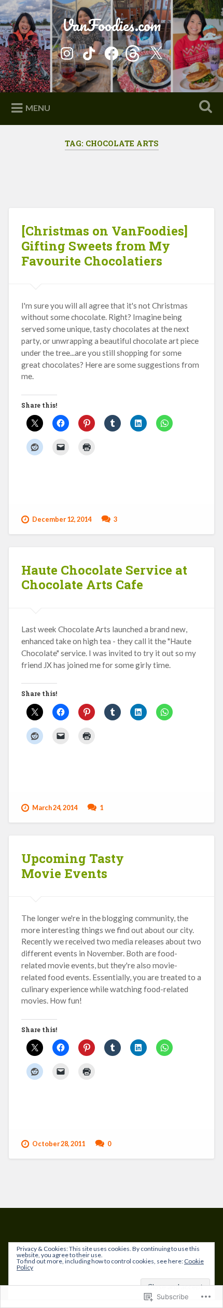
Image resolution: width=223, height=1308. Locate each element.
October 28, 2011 (58, 1143)
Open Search (204, 107)
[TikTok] (89, 51)
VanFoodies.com (111, 25)
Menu (37, 108)
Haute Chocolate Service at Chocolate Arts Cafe (104, 577)
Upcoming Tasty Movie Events (72, 866)
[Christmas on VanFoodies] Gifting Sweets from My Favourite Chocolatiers (104, 245)
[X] (156, 51)
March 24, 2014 (54, 807)
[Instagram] (67, 51)
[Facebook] (111, 51)
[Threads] (134, 51)
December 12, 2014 (61, 519)
